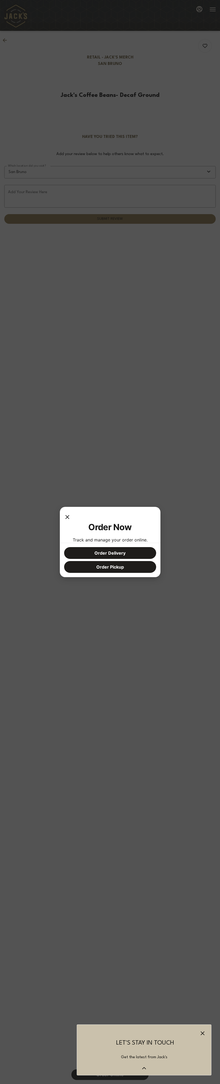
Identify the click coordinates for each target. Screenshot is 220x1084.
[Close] (67, 516)
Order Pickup (110, 567)
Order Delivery (110, 553)
